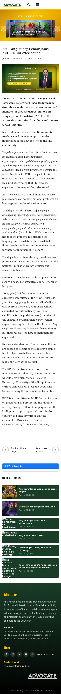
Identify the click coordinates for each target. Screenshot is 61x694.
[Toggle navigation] (37, 4)
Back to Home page (19, 449)
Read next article (41, 449)
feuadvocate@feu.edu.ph (17, 666)
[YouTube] (25, 654)
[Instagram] (12, 654)
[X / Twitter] (19, 654)
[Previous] (4, 29)
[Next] (57, 29)
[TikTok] (32, 654)
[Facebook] (6, 654)
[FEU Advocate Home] (12, 5)
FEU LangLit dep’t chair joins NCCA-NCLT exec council (25, 51)
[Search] (28, 5)
